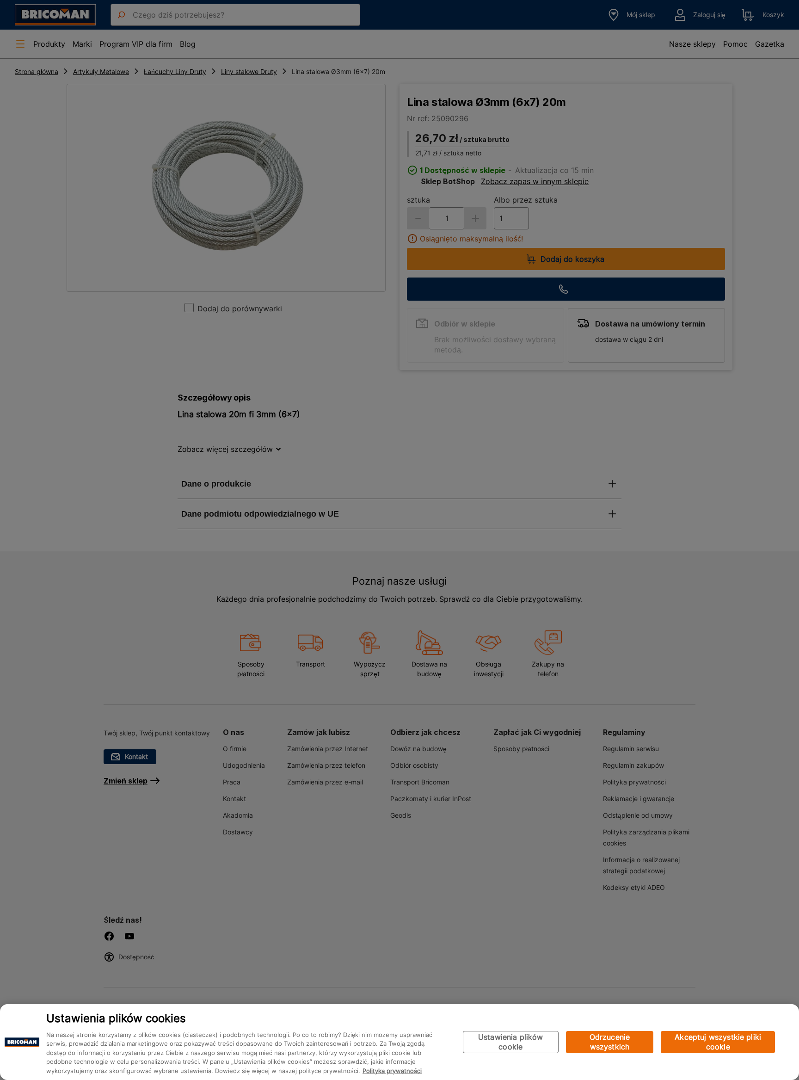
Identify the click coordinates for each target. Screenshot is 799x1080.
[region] (399, 1042)
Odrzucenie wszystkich (610, 1041)
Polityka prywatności (392, 1070)
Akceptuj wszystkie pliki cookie (718, 1041)
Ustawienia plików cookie (510, 1041)
